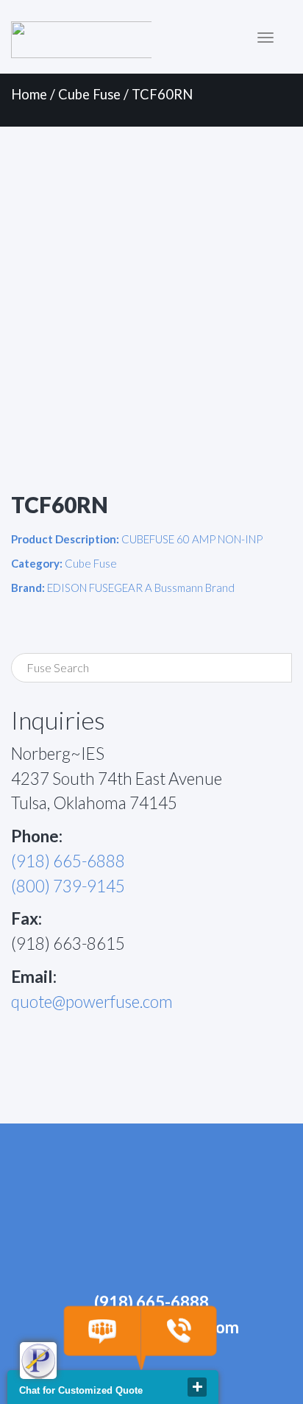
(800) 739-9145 (68, 886)
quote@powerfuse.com (92, 1002)
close (197, 1387)
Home (29, 94)
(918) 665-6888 (68, 861)
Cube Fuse (89, 94)
